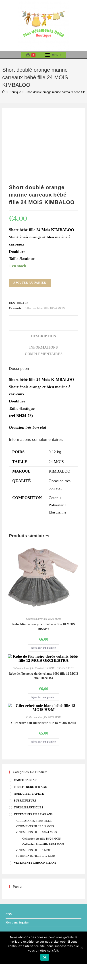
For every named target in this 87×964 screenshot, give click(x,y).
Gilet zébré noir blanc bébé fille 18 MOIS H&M (43, 723)
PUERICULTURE (25, 800)
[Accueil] (3, 92)
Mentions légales (17, 922)
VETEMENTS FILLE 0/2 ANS (33, 814)
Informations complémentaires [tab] (43, 350)
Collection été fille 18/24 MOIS (41, 838)
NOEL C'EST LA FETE (61, 668)
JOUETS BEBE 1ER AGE (30, 787)
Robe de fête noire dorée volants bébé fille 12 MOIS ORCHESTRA (43, 676)
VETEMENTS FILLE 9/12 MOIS (35, 855)
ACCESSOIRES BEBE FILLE (34, 820)
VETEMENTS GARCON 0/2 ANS (35, 862)
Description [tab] (43, 336)
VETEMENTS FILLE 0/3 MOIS (35, 826)
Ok (45, 957)
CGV (9, 914)
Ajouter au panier (29, 282)
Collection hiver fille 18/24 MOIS (44, 308)
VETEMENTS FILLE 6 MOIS (33, 850)
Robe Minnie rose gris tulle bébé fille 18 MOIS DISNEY (43, 627)
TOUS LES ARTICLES (28, 807)
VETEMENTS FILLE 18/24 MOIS (36, 832)
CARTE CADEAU (25, 780)
